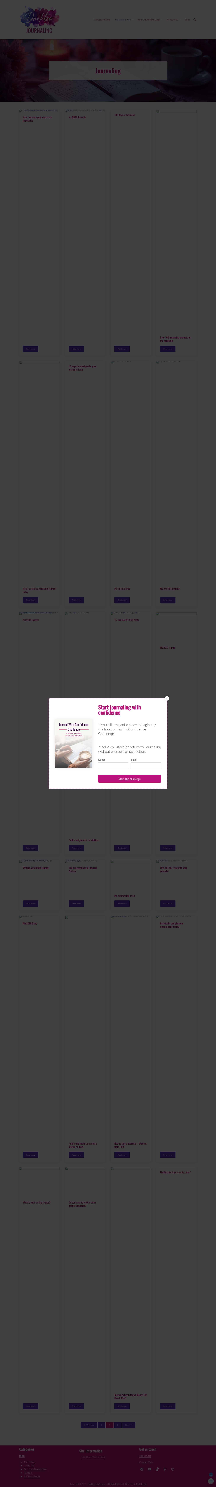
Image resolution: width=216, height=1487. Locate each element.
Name (101, 759)
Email (134, 759)
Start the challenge (130, 779)
